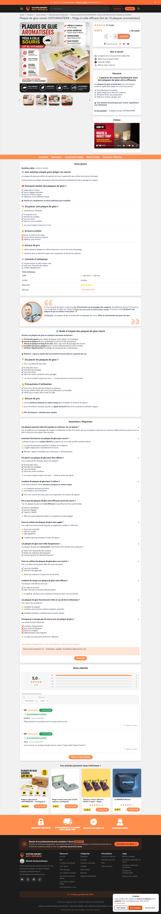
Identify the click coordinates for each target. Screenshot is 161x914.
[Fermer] (158, 2)
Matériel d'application (88, 876)
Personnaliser (150, 908)
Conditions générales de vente (131, 861)
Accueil (62, 856)
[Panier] (138, 8)
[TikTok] (39, 879)
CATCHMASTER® (88, 290)
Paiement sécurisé (108, 860)
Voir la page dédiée (80, 757)
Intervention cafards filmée (67, 883)
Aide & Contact (106, 866)
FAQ (102, 863)
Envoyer (80, 658)
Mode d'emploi (93, 157)
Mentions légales (128, 856)
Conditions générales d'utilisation (130, 866)
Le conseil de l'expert (74, 157)
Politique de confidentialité (127, 872)
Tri (24, 697)
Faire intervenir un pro (68, 887)
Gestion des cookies (129, 876)
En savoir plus (120, 903)
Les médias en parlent (68, 873)
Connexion (117, 9)
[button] (22, 8)
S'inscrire (130, 9)
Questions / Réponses (112, 157)
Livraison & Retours (108, 856)
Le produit (43, 157)
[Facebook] (34, 879)
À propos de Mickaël (67, 863)
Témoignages (65, 869)
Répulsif (83, 873)
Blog (61, 860)
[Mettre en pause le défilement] (155, 2)
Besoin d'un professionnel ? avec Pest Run (76, 2)
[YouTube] (22, 879)
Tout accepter (135, 908)
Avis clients (64, 866)
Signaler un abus (131, 725)
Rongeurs (84, 856)
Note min (41, 697)
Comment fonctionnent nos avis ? (31, 693)
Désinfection (85, 869)
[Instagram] (28, 879)
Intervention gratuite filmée (67, 877)
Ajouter (124, 36)
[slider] (107, 146)
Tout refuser (121, 908)
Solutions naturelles (87, 863)
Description (56, 157)
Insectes (83, 860)
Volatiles (83, 866)
